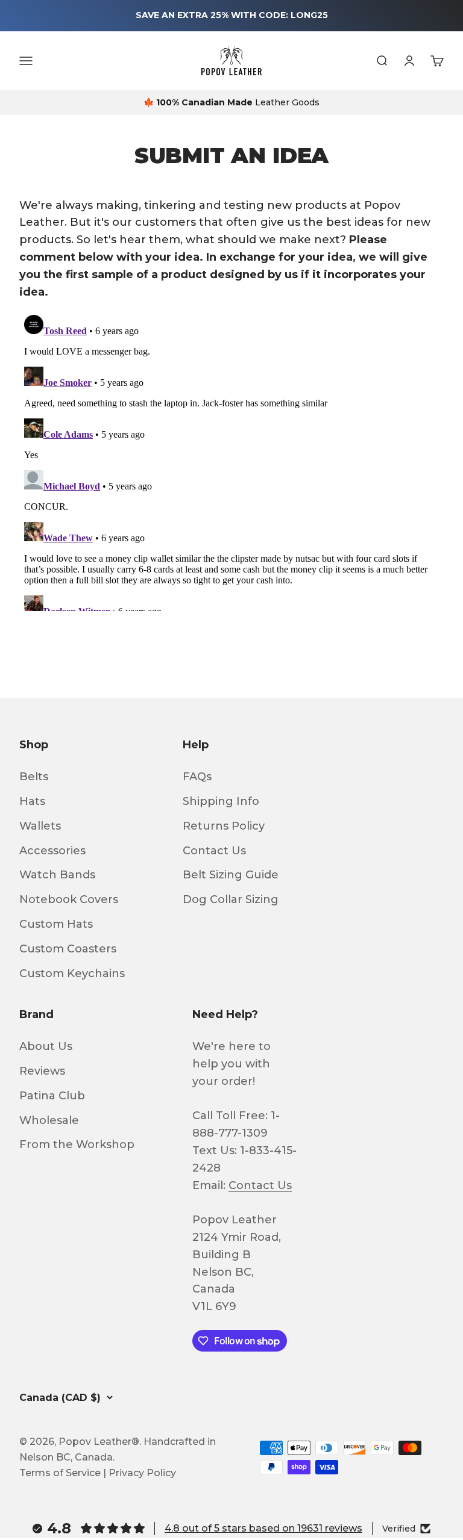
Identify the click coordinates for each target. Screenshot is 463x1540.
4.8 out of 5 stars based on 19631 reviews (263, 1528)
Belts (33, 776)
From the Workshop (76, 1144)
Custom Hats (56, 924)
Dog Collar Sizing (231, 899)
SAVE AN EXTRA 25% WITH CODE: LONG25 (232, 15)
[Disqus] (231, 460)
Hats (32, 801)
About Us (45, 1046)
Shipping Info (221, 801)
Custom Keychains (72, 973)
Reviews (42, 1071)
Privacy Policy (142, 1473)
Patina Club (52, 1095)
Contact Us (214, 850)
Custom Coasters (67, 948)
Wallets (40, 826)
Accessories (52, 850)
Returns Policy (224, 826)
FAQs (197, 776)
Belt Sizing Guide (231, 874)
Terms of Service (60, 1473)
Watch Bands (57, 874)
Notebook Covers (68, 899)
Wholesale (49, 1120)
